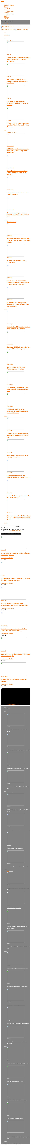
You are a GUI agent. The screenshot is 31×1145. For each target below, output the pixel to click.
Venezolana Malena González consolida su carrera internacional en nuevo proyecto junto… (18, 282)
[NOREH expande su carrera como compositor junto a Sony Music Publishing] (15, 144)
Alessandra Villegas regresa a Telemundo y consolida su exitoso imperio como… (18, 304)
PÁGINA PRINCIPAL (15, 530)
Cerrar (2, 1)
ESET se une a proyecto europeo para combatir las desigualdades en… (17, 389)
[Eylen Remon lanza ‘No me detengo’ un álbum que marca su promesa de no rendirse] (15, 471)
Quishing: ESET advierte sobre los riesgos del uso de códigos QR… (18, 348)
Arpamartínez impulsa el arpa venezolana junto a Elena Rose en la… (18, 214)
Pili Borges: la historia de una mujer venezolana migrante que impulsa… (17, 81)
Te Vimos (6, 17)
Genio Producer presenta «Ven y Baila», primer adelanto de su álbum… (17, 172)
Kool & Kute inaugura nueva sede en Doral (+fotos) (15, 1118)
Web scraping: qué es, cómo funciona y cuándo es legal (16, 368)
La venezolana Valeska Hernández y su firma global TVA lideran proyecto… (18, 59)
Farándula (6, 12)
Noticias (6, 7)
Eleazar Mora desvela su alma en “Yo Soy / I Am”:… (17, 456)
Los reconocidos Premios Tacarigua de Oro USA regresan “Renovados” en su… (18, 517)
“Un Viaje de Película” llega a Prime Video (14, 908)
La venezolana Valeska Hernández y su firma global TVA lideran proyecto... (15, 579)
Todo (8, 40)
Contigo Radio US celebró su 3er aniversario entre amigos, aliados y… (17, 435)
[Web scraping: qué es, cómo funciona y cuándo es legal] (15, 362)
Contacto (6, 18)
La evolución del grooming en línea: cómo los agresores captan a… (18, 327)
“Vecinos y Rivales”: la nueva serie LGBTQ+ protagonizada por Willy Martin (18, 240)
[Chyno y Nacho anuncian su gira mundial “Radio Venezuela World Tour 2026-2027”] (15, 118)
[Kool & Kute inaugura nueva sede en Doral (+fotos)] (15, 491)
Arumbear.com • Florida (7, 558)
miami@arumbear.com (13, 704)
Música (5, 9)
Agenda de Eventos (9, 5)
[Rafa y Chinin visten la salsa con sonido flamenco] (15, 188)
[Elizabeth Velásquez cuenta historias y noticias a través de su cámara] (15, 97)
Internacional (10, 11)
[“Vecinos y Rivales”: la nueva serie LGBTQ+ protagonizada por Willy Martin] (15, 234)
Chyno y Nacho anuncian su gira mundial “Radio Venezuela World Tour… (18, 125)
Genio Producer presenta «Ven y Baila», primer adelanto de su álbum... (14, 629)
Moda (8, 8)
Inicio (5, 4)
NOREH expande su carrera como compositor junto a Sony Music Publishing (18, 150)
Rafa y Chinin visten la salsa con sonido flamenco (15, 848)
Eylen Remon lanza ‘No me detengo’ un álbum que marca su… (18, 476)
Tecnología (6, 15)
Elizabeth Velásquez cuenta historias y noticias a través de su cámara (17, 103)
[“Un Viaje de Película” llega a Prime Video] (15, 256)
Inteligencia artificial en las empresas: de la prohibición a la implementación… (17, 411)
